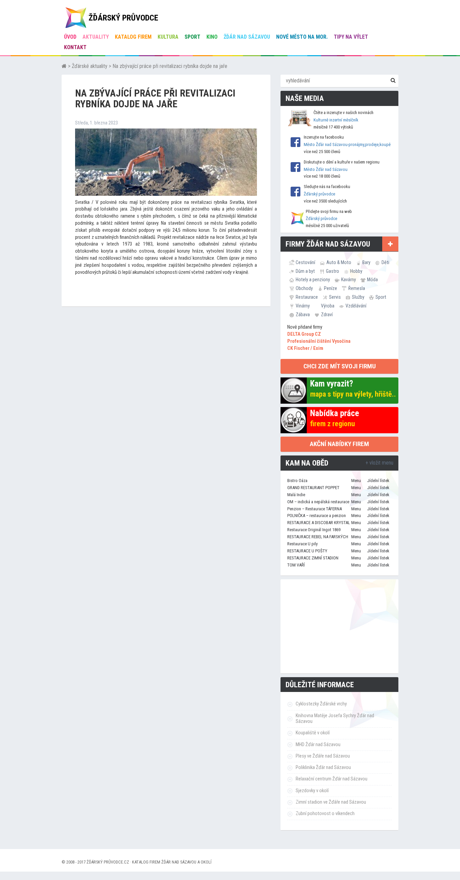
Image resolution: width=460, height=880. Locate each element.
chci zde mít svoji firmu (339, 366)
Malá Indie (296, 494)
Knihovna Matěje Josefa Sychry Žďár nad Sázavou (335, 718)
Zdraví (327, 314)
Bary (366, 262)
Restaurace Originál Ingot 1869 (313, 529)
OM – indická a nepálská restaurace (318, 501)
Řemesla (356, 288)
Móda (372, 279)
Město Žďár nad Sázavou (326, 169)
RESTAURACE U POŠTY (307, 550)
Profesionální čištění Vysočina (319, 341)
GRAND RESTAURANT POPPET (313, 487)
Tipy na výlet (351, 37)
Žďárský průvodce (319, 193)
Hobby (356, 271)
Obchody (304, 288)
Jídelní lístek (378, 480)
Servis (335, 297)
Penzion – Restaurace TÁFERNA (314, 508)
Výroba (327, 305)
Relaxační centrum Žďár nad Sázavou (331, 779)
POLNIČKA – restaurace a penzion (316, 515)
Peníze (330, 288)
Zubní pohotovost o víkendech (325, 813)
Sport (192, 37)
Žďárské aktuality (89, 66)
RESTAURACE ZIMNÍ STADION (312, 557)
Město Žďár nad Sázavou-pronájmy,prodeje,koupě (347, 144)
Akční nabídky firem (339, 444)
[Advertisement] (339, 626)
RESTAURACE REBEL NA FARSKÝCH (317, 536)
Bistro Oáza (297, 480)
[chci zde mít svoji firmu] (390, 243)
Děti (385, 262)
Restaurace (307, 297)
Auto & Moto (338, 262)
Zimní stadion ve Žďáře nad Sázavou (331, 802)
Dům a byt (305, 271)
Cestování (305, 262)
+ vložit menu (379, 463)
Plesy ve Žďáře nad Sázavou (323, 756)
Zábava (303, 314)
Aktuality (96, 37)
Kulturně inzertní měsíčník (336, 119)
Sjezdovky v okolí (312, 791)
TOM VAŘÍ (296, 564)
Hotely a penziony (313, 279)
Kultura (168, 37)
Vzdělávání (356, 305)
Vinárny (303, 305)
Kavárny (348, 279)
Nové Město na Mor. (302, 37)
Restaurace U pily (302, 543)
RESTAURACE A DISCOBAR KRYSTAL (318, 522)
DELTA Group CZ (304, 334)
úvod (70, 37)
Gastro (332, 271)
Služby (358, 297)
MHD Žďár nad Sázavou (318, 744)
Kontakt (75, 47)
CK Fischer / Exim (305, 348)
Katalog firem (133, 37)
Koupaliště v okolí (313, 733)
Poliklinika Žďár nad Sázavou (323, 767)
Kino (212, 37)
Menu (356, 480)
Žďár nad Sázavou (247, 37)
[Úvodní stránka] (64, 66)
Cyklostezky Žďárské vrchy (321, 704)
